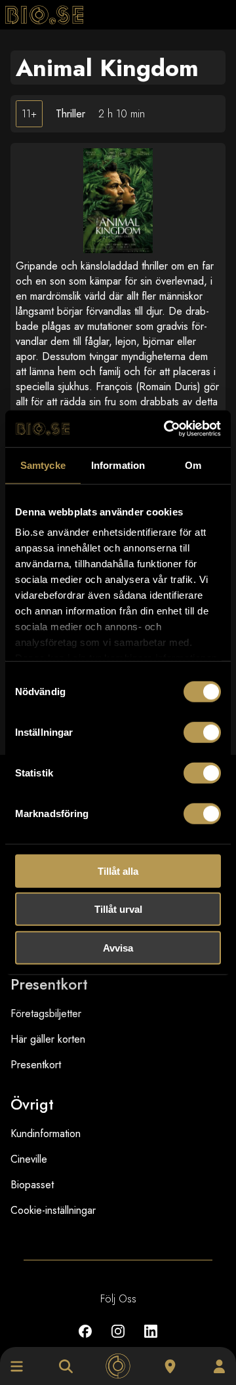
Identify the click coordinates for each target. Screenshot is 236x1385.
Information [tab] (118, 464)
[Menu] (16, 1366)
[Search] (65, 1366)
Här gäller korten (47, 1039)
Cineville (28, 1159)
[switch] (202, 731)
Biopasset (32, 1184)
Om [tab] (193, 464)
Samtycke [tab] (43, 464)
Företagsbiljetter (45, 1013)
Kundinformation (45, 1133)
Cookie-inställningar (53, 1210)
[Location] (170, 1366)
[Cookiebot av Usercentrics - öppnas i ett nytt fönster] (166, 428)
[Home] (118, 1366)
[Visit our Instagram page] (118, 1340)
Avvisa (118, 947)
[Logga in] (219, 1366)
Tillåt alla (118, 870)
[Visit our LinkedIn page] (150, 1340)
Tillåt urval (118, 909)
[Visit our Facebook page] (85, 1340)
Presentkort (35, 1064)
